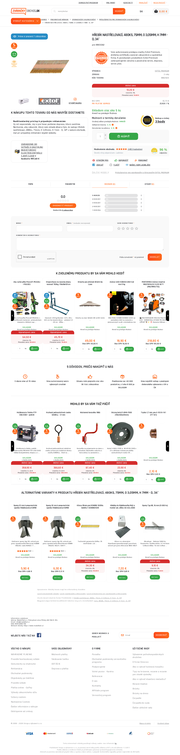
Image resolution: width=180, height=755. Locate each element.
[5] (136, 228)
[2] (123, 228)
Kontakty (128, 3)
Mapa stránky (145, 723)
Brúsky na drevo (140, 693)
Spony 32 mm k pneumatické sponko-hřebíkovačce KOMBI (57, 506)
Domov (44, 19)
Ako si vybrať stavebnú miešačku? (149, 679)
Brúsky (136, 688)
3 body (160, 121)
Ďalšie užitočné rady (142, 707)
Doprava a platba (60, 668)
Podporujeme (98, 666)
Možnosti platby (60, 654)
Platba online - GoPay (21, 687)
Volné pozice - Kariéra (103, 671)
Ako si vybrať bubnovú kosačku (148, 666)
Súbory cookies (18, 697)
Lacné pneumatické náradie (48, 594)
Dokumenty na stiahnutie (23, 664)
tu (116, 743)
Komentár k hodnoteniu (28, 235)
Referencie (97, 676)
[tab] (110, 184)
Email (78, 223)
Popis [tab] (30, 184)
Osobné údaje (163, 723)
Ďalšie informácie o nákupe (24, 706)
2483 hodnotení (135, 149)
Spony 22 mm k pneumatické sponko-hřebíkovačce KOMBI (25, 506)
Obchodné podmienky (21, 673)
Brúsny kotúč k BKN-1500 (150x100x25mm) (121, 413)
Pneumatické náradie (59, 19)
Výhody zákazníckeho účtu (24, 692)
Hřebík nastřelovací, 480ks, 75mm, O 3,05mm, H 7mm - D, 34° (98, 598)
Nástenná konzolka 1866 (90, 412)
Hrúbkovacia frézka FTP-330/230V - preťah (27, 413)
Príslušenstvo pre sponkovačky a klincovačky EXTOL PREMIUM (142, 172)
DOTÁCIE (56, 664)
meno (19, 223)
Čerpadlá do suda (141, 703)
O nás (94, 681)
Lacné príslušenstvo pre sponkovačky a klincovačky (107, 594)
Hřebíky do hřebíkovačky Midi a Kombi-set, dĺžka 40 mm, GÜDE (122, 506)
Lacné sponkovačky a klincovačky (73, 594)
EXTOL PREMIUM (162, 71)
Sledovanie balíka (60, 659)
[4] (132, 228)
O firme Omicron (141, 662)
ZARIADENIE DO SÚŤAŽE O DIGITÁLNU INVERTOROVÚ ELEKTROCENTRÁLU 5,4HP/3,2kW (32, 150)
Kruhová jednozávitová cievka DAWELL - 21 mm (58, 413)
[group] (27, 315)
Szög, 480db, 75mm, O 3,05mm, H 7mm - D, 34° (112, 601)
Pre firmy (110, 3)
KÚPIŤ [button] (35, 348)
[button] (34, 348)
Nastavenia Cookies (20, 702)
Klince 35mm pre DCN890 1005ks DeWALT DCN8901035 (90, 506)
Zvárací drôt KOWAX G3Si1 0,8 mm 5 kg (122, 283)
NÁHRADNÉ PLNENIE (21, 654)
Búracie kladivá (140, 684)
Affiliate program (100, 690)
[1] (119, 228)
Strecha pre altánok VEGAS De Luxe (90, 283)
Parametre (70, 184)
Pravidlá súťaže (18, 683)
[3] (128, 228)
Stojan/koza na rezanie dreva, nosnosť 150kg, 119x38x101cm (58, 283)
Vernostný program (88, 3)
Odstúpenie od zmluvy (22, 711)
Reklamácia (16, 668)
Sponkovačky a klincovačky (84, 19)
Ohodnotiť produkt (63, 205)
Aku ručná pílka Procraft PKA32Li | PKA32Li (26, 283)
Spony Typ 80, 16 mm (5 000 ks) (155, 505)
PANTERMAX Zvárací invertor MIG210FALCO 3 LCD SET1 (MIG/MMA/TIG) (153, 284)
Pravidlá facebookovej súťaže (25, 659)
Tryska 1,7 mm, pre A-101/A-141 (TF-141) (153, 413)
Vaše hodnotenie (125, 223)
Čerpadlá (137, 698)
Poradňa (96, 654)
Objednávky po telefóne (22, 678)
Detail (25, 577)
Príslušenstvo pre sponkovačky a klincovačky (119, 19)
